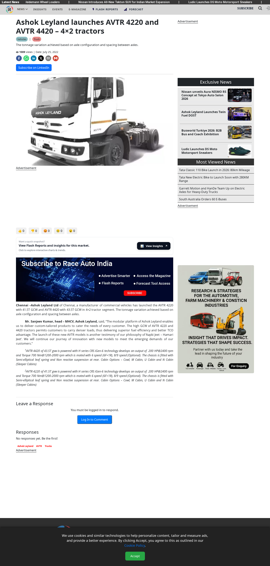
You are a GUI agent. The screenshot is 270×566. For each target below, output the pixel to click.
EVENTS (57, 9)
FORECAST (136, 9)
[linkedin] (34, 58)
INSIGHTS (39, 9)
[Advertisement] (94, 199)
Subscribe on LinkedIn (33, 68)
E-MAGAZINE (77, 9)
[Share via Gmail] (56, 58)
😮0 (72, 231)
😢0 (59, 231)
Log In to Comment (94, 420)
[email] (48, 58)
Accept (135, 556)
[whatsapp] (26, 58)
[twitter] (41, 58)
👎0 (34, 231)
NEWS (21, 9)
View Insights (154, 246)
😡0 (47, 231)
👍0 (21, 231)
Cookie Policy (134, 545)
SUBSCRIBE (245, 8)
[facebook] (19, 58)
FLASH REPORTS (107, 9)
